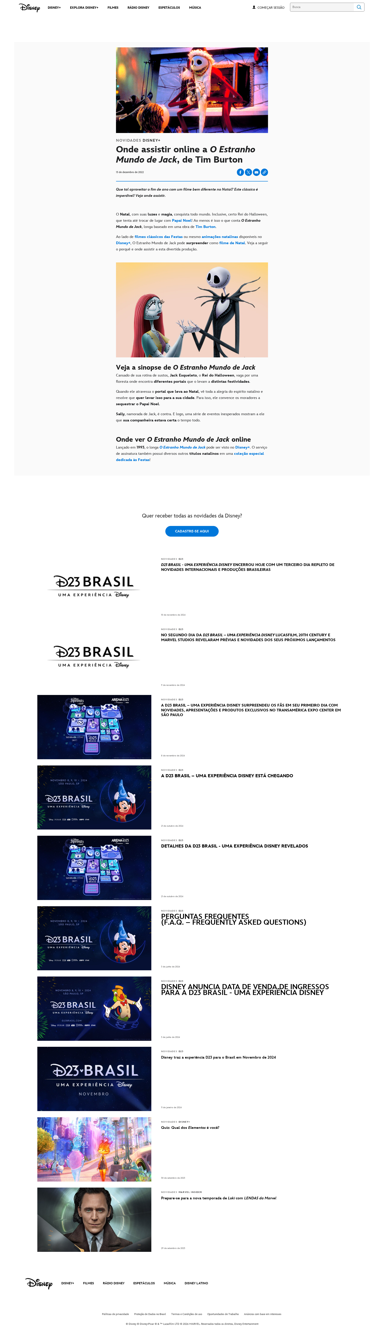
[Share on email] (256, 172)
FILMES (88, 1283)
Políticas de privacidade (115, 1314)
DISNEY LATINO (196, 1283)
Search (359, 7)
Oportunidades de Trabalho (223, 1314)
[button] (273, 7)
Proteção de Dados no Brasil (150, 1314)
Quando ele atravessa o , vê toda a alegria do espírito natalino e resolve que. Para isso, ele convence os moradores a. (189, 397)
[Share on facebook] (240, 172)
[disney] (38, 1284)
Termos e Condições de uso (186, 1314)
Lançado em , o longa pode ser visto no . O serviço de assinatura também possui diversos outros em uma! (191, 453)
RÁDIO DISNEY (113, 1283)
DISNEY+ (67, 1283)
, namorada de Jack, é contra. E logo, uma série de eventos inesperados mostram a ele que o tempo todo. (190, 417)
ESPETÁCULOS (144, 1283)
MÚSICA (170, 1283)
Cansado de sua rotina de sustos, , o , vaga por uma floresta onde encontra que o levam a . (187, 378)
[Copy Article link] (264, 172)
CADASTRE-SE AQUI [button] (192, 531)
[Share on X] (248, 172)
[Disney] (29, 8)
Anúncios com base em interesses (262, 1314)
